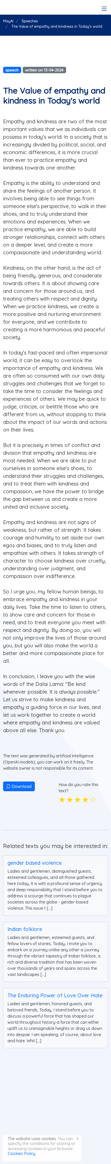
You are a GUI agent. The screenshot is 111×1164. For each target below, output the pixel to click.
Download (21, 786)
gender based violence (34, 863)
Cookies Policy (21, 1153)
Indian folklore (24, 929)
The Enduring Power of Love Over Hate (54, 995)
